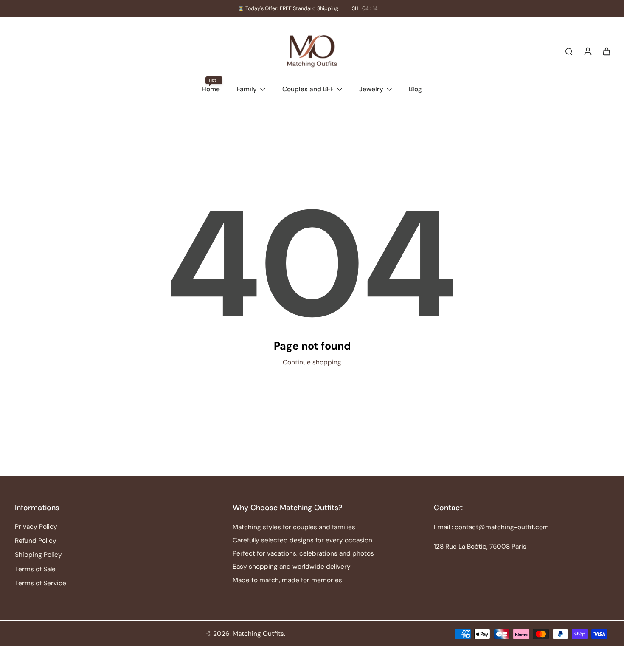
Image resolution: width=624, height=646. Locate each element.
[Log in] (587, 50)
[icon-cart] (606, 50)
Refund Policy (35, 540)
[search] (568, 50)
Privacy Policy (36, 526)
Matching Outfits (258, 633)
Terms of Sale (35, 569)
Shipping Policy (38, 554)
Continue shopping (312, 362)
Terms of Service (40, 583)
